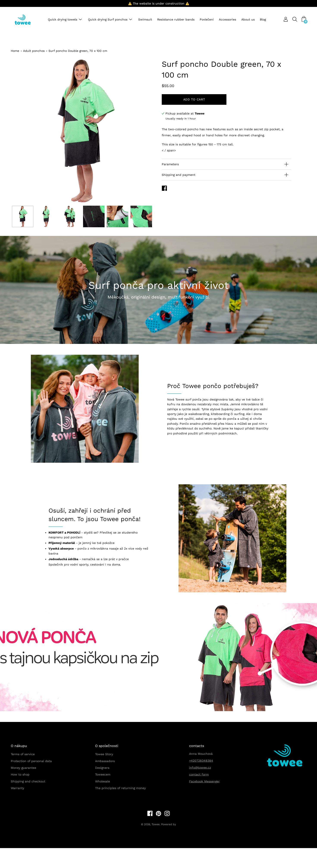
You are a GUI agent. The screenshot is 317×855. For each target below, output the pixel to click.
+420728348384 (201, 760)
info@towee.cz (200, 767)
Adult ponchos (34, 50)
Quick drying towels (62, 19)
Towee (156, 824)
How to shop (20, 774)
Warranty (17, 788)
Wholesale (102, 781)
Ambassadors (105, 761)
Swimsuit (145, 19)
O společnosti (106, 746)
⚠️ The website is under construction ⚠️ (158, 3)
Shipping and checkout (28, 781)
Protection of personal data (31, 761)
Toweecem (102, 774)
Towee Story (104, 754)
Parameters (170, 164)
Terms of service (23, 754)
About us (248, 19)
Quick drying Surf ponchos (107, 19)
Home (15, 50)
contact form (199, 774)
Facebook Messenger (204, 781)
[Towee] (26, 19)
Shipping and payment (178, 174)
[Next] (144, 131)
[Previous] (21, 131)
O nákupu (19, 746)
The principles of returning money (120, 788)
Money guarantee (23, 767)
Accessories (227, 19)
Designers (102, 767)
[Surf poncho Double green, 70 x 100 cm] (22, 216)
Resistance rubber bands (176, 19)
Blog (263, 19)
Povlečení (207, 19)
